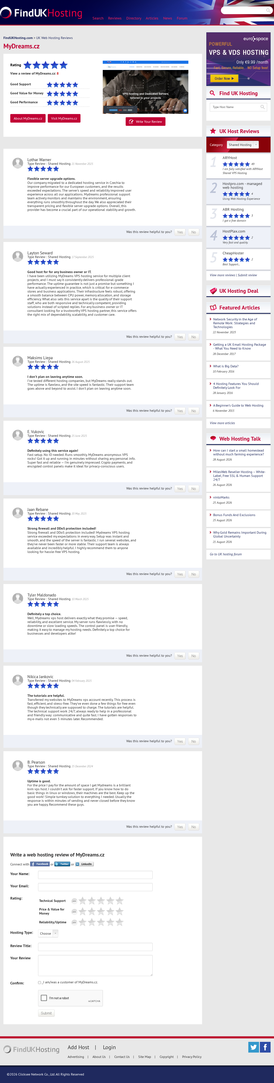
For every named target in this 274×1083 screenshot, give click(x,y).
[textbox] (238, 107)
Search (98, 18)
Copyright (167, 1056)
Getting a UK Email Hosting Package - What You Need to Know (239, 346)
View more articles (222, 423)
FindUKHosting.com (18, 38)
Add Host (78, 1047)
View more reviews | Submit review (233, 275)
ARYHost (230, 158)
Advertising (76, 1056)
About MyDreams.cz (28, 118)
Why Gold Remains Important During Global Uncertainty (240, 534)
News (167, 18)
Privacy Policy (191, 1056)
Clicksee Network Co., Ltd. (36, 1074)
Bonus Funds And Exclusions (234, 515)
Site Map (144, 1056)
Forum (182, 18)
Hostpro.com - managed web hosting (242, 186)
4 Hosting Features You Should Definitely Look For (236, 385)
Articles (152, 18)
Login (109, 1047)
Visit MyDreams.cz (64, 118)
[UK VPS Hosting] (238, 59)
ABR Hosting (233, 209)
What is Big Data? (225, 366)
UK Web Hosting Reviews (54, 38)
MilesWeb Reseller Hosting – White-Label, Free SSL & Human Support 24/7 (239, 475)
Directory (133, 18)
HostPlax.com (234, 231)
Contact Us (122, 1056)
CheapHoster (233, 253)
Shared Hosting (240, 145)
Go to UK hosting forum (226, 554)
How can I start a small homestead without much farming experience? (238, 452)
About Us (99, 1056)
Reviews (115, 18)
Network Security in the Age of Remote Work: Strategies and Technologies (235, 323)
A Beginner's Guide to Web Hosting (238, 405)
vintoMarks (221, 497)
